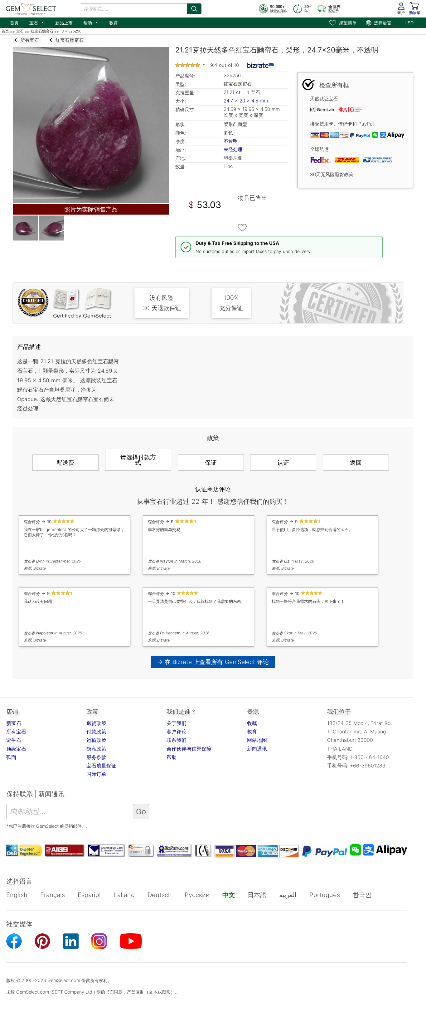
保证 (211, 462)
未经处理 (233, 149)
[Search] (194, 8)
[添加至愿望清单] (242, 227)
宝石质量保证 (101, 765)
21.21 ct (233, 92)
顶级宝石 (16, 749)
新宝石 (13, 723)
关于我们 (176, 723)
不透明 (231, 141)
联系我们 (176, 740)
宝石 (37, 22)
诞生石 (13, 740)
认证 (283, 462)
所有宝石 (16, 731)
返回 (356, 462)
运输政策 (96, 740)
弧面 (11, 757)
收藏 (252, 723)
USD (409, 22)
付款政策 (96, 731)
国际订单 (96, 774)
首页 (14, 22)
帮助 (91, 22)
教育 (113, 22)
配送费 (65, 462)
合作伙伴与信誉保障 (189, 749)
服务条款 (96, 757)
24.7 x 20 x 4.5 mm (246, 101)
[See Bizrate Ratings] (260, 65)
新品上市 (64, 22)
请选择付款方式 (138, 459)
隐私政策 (96, 749)
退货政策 (96, 723)
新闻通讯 (257, 749)
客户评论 (176, 731)
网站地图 (257, 740)
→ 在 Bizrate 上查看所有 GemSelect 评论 (213, 662)
